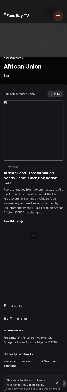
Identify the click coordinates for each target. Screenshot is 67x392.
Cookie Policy (35, 384)
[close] (57, 382)
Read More (11, 221)
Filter (57, 94)
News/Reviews (13, 57)
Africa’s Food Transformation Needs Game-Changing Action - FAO (32, 178)
